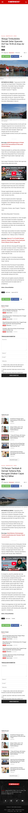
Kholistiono (9, 325)
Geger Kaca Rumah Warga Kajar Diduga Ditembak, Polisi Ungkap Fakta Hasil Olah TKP (17, 445)
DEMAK (15, 36)
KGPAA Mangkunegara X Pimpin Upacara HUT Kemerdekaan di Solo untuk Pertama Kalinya (12, 144)
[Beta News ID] (14, 784)
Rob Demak (8, 292)
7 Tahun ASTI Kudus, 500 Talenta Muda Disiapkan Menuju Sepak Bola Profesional (17, 437)
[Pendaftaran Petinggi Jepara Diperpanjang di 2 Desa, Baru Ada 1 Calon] (5, 421)
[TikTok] (17, 801)
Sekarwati (11, 52)
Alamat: (3, 790)
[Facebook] (5, 801)
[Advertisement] (14, 19)
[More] (21, 56)
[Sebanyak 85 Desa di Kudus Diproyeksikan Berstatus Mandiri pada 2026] (5, 454)
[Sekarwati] (2, 53)
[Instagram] (11, 801)
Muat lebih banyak (13, 459)
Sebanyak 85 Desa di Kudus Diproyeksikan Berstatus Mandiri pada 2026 (17, 453)
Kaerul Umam (9, 312)
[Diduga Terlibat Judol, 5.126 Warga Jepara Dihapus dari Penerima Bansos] (5, 429)
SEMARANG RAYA (9, 36)
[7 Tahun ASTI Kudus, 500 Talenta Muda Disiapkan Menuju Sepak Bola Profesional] (5, 437)
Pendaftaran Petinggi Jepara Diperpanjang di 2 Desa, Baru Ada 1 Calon (17, 420)
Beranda (3, 36)
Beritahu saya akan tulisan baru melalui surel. (13, 372)
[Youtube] (22, 801)
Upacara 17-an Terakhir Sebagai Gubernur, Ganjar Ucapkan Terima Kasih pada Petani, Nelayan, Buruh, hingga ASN (13, 240)
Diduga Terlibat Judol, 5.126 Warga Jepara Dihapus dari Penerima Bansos (16, 428)
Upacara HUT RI (15, 292)
